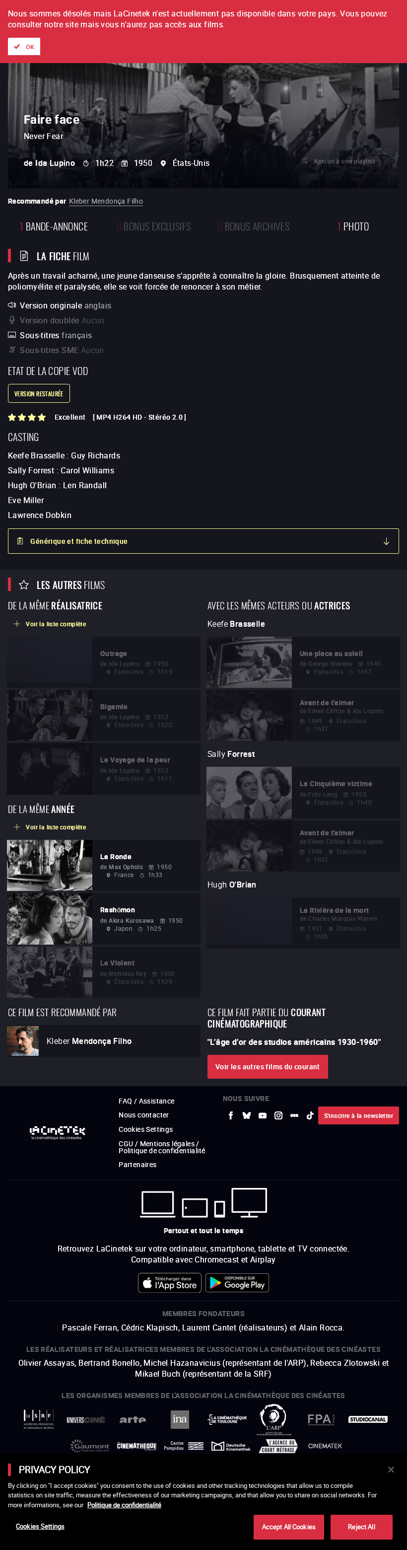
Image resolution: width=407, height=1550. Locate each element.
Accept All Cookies (289, 1526)
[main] (203, 1502)
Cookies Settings (40, 1526)
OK (30, 47)
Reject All (361, 1526)
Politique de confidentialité (124, 1504)
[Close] (391, 1469)
